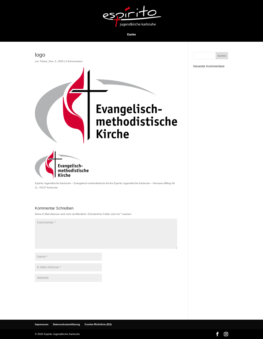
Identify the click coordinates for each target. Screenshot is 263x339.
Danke (131, 34)
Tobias (43, 61)
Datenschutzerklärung (66, 324)
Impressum (41, 324)
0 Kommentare (74, 61)
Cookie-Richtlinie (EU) (98, 324)
